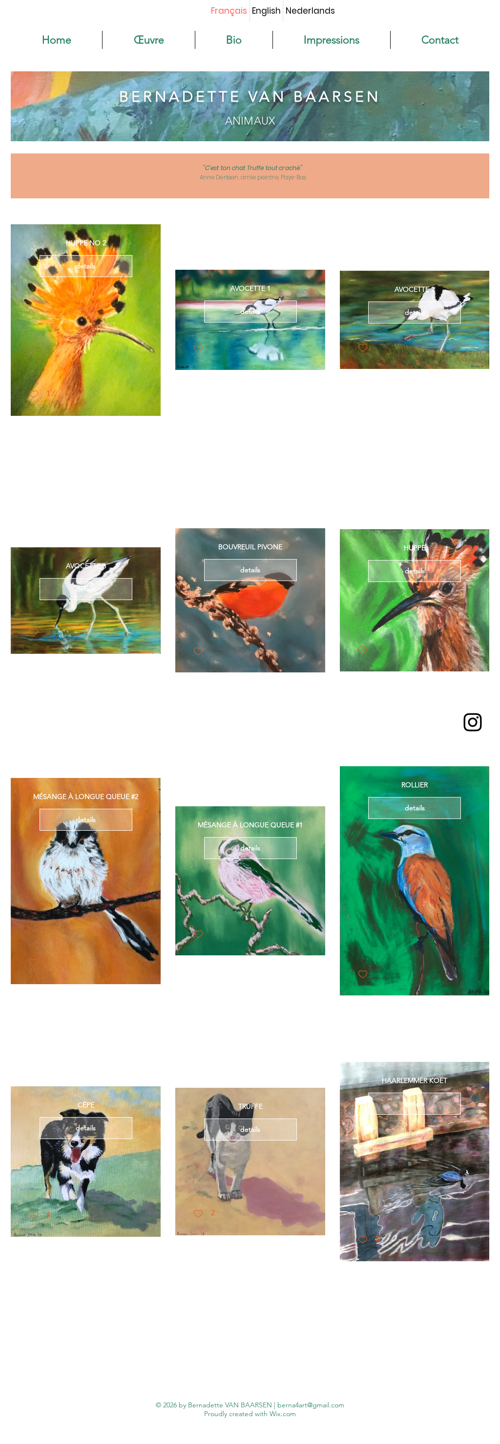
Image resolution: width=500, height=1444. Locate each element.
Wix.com (283, 1413)
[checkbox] (39, 394)
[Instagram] (472, 722)
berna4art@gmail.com (310, 1405)
